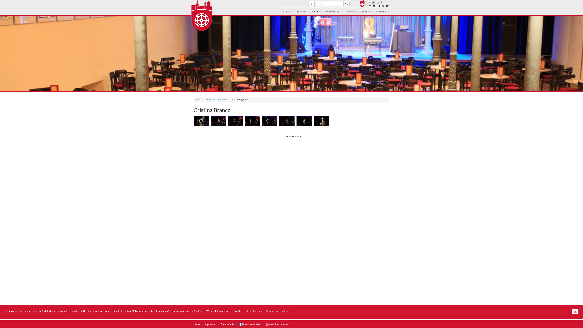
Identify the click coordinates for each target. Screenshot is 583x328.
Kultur (315, 11)
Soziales (301, 11)
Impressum (210, 324)
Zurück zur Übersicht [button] (291, 136)
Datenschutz (227, 324)
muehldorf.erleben (278, 324)
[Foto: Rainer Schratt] (202, 121)
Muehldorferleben (251, 324)
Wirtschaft (382, 11)
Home (199, 99)
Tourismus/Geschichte (358, 11)
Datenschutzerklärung (278, 310)
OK (575, 311)
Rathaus (286, 11)
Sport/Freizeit (332, 11)
